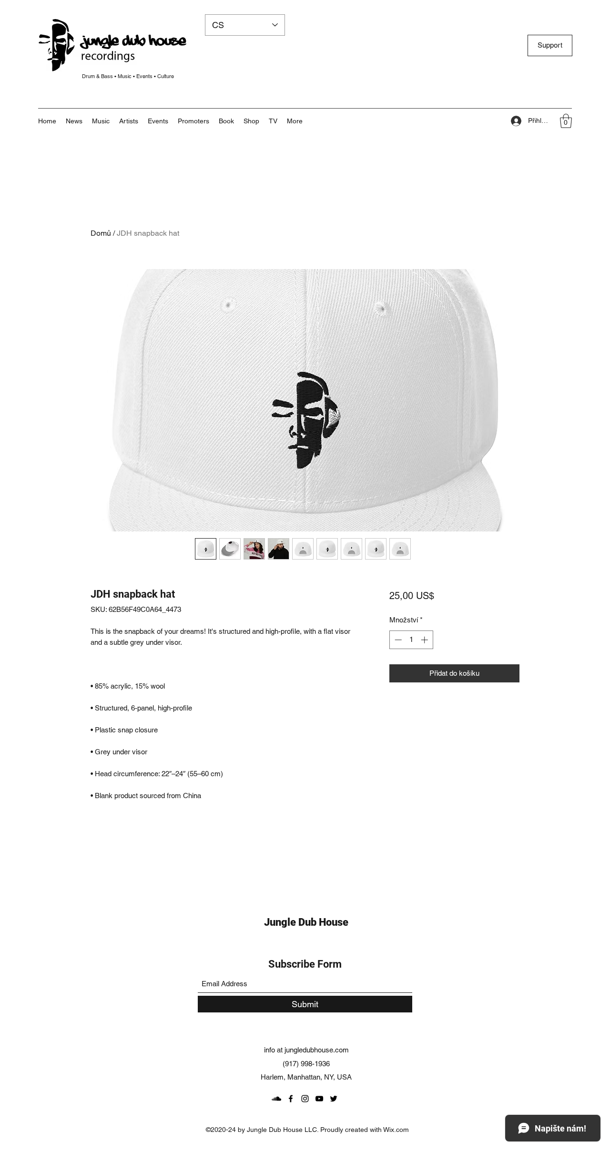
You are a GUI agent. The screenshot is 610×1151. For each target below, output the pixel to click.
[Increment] (425, 640)
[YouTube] (319, 1098)
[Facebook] (290, 1098)
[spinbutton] (411, 640)
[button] (294, 121)
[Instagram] (305, 1098)
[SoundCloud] (276, 1098)
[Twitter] (333, 1098)
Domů (101, 233)
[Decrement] (397, 640)
